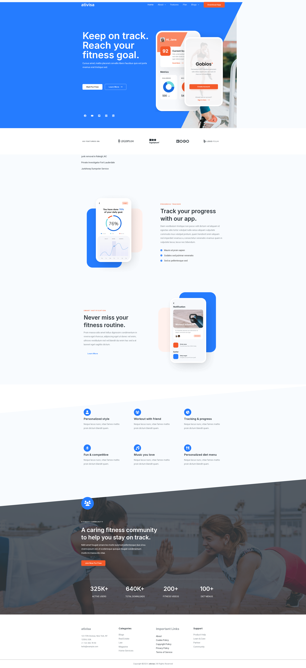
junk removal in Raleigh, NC (94, 156)
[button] (92, 87)
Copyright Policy (163, 644)
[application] (164, 4)
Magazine (123, 646)
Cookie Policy (162, 640)
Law (121, 642)
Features (174, 4)
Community (199, 646)
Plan (185, 4)
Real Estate (124, 638)
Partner (196, 642)
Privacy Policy (162, 648)
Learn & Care (199, 638)
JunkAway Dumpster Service (95, 168)
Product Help (199, 634)
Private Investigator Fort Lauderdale (98, 162)
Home (150, 4)
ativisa (87, 4)
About (160, 4)
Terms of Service (164, 652)
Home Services (126, 650)
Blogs (194, 4)
